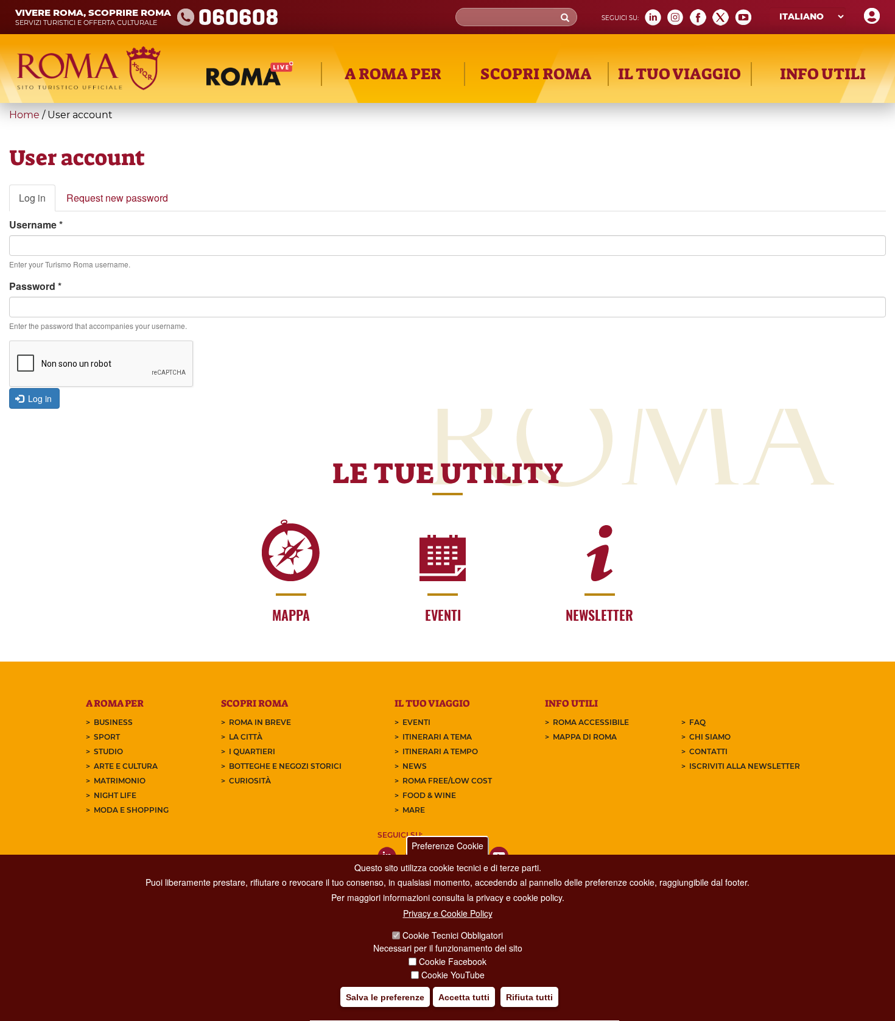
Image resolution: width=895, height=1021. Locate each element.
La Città (245, 736)
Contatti (708, 751)
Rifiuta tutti (529, 997)
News (414, 766)
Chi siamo (710, 736)
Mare (413, 809)
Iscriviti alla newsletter (744, 766)
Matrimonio (120, 780)
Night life (115, 795)
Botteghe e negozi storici (285, 766)
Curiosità (250, 780)
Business (113, 722)
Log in (37, 201)
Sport (107, 736)
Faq (697, 722)
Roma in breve (260, 722)
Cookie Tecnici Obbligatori (452, 935)
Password (35, 286)
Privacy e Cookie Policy (448, 913)
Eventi (416, 722)
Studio (108, 751)
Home (24, 115)
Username (36, 224)
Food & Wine (429, 795)
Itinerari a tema (437, 736)
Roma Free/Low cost (447, 780)
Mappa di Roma (585, 736)
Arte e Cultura (126, 766)
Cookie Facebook (452, 961)
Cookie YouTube (453, 975)
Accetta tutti (464, 997)
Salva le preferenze (385, 997)
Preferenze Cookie (447, 845)
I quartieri (252, 751)
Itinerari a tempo (440, 751)
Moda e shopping (131, 809)
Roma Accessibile (591, 722)
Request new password (117, 198)
